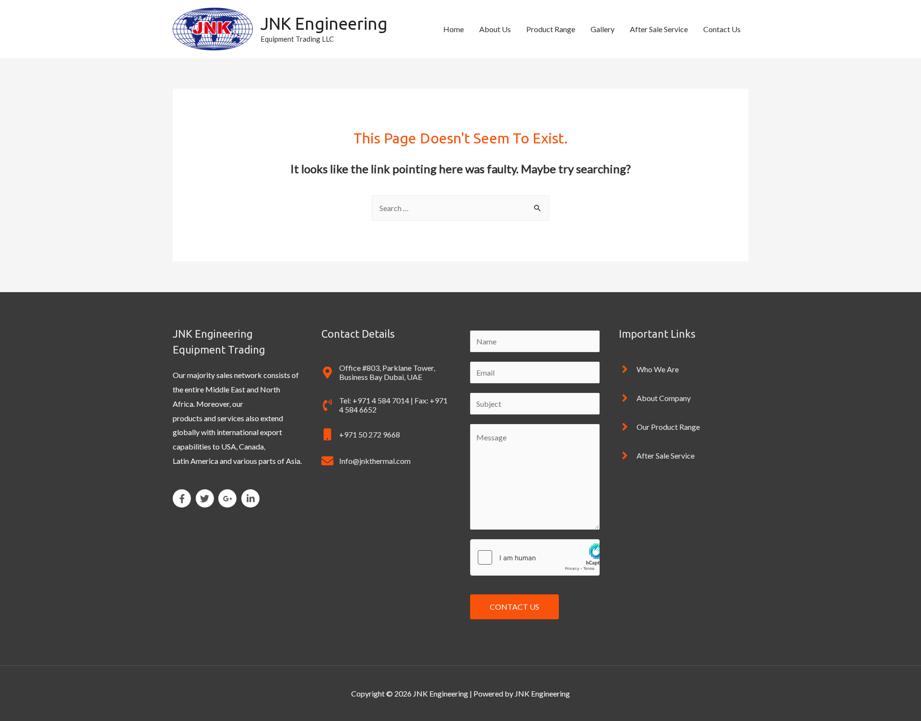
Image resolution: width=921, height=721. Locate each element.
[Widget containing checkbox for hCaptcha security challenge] (535, 557)
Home (453, 29)
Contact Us (722, 29)
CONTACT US (514, 606)
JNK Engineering (324, 23)
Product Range (550, 29)
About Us (495, 29)
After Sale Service (659, 29)
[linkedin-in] (251, 498)
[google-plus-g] (229, 498)
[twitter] (206, 498)
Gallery (602, 29)
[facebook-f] (183, 498)
